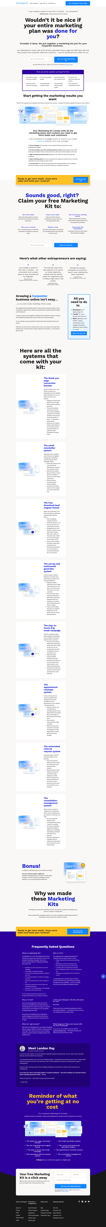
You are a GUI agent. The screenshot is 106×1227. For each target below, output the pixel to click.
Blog (42, 1208)
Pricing (18, 1210)
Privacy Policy (69, 64)
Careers (18, 1215)
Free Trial (55, 1208)
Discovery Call (57, 1210)
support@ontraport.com (59, 1030)
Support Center (45, 1210)
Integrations (31, 1213)
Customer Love (57, 1215)
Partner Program (32, 1210)
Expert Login (31, 1220)
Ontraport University (46, 1213)
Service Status (20, 1217)
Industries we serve (58, 1218)
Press (17, 1212)
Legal (17, 1220)
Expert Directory (32, 1208)
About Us (18, 1208)
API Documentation (33, 1215)
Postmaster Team (45, 1215)
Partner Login (32, 1218)
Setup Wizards (57, 1213)
